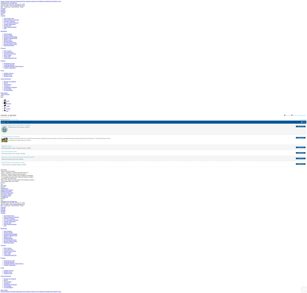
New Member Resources (10, 42)
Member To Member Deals (299, 115)
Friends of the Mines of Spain (9, 136)
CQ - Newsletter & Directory (11, 22)
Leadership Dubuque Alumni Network (13, 66)
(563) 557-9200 (5, 5)
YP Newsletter (7, 88)
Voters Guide (7, 56)
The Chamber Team (9, 18)
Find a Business (27, 1)
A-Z (8, 122)
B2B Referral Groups (9, 63)
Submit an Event (35, 1)
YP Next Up (7, 86)
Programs (3, 60)
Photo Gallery (4, 93)
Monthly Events (8, 74)
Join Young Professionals (16, 1)
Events (2, 70)
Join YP (6, 83)
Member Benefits (8, 41)
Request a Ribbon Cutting (10, 44)
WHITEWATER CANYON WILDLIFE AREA (13, 162)
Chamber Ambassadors (10, 24)
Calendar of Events (9, 73)
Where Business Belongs (10, 27)
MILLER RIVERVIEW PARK (9, 151)
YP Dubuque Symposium (10, 87)
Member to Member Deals (46, 1)
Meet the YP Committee (10, 81)
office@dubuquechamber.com (17, 5)
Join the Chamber (5, 1)
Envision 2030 (7, 25)
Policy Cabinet (7, 55)
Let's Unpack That (8, 52)
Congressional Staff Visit (10, 58)
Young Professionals (6, 79)
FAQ (5, 28)
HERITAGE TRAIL (6, 146)
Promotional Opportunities (10, 36)
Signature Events (8, 76)
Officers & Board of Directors (11, 20)
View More (3, 185)
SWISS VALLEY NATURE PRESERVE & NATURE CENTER (17, 157)
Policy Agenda (7, 51)
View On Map (14, 119)
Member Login (57, 1)
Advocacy (3, 48)
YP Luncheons (7, 84)
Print (304, 122)
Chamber (3, 15)
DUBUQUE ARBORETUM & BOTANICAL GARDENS (16, 125)
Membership (4, 31)
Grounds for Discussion (10, 53)
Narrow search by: (5, 117)
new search (303, 119)
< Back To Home (5, 94)
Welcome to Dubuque (9, 21)
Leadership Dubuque (9, 65)
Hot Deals (287, 115)
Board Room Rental (9, 45)
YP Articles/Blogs (8, 90)
